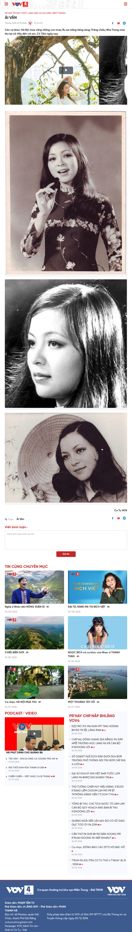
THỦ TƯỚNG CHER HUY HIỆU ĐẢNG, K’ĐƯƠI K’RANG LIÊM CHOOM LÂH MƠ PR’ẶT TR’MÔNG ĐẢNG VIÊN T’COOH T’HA (97, 790)
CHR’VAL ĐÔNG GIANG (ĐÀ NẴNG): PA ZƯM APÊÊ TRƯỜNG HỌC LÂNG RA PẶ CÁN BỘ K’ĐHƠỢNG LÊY (97, 743)
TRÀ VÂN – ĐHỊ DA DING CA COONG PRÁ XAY (32, 759)
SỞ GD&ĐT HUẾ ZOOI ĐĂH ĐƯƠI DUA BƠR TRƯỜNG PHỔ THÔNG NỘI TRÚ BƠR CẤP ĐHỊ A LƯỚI (98, 760)
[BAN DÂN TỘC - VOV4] (20, 4)
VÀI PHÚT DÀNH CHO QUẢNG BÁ (24, 752)
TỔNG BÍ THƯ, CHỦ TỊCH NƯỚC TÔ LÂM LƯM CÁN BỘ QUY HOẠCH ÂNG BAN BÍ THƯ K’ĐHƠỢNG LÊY (98, 808)
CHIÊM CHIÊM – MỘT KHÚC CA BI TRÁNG (30, 776)
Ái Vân (20, 519)
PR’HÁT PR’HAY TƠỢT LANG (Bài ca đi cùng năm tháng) (35, 13)
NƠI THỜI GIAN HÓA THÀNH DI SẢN (27, 768)
